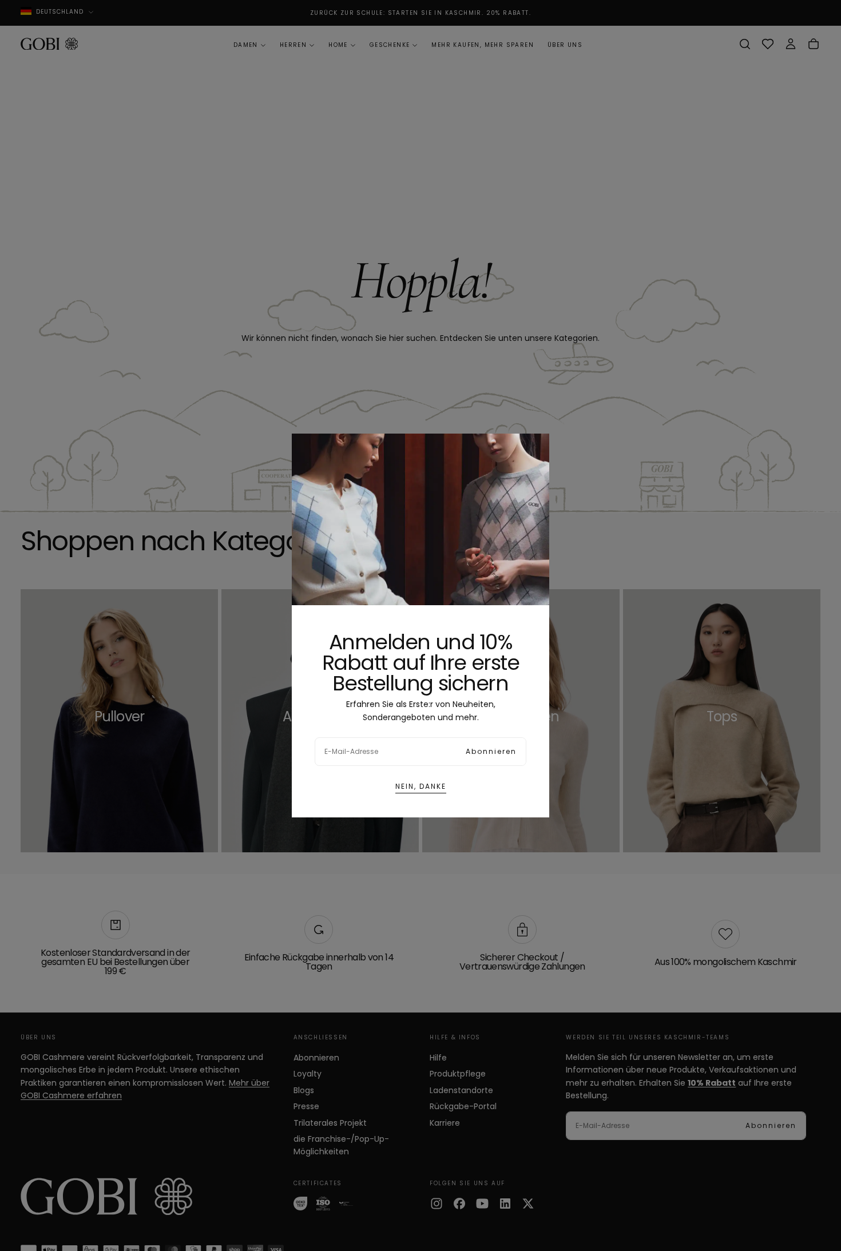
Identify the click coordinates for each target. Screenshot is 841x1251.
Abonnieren (491, 751)
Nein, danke (420, 786)
